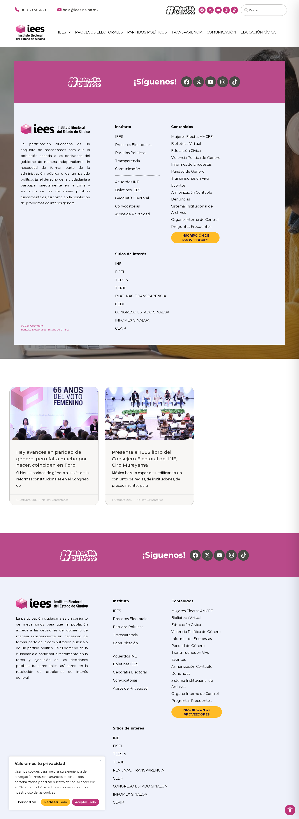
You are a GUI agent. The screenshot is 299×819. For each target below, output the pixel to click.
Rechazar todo (55, 802)
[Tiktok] (234, 10)
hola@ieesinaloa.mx (80, 10)
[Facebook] (202, 10)
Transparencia (186, 32)
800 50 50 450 (33, 10)
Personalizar (27, 802)
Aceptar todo (85, 802)
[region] (57, 783)
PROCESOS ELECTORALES (99, 32)
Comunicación (221, 32)
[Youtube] (218, 10)
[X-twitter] (210, 10)
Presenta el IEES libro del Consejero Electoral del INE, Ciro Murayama (144, 458)
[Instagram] (226, 10)
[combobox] (264, 10)
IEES (62, 32)
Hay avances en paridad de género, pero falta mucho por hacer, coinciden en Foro (51, 458)
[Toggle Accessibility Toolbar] (290, 810)
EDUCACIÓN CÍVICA (258, 32)
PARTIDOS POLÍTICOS (147, 32)
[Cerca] (100, 760)
